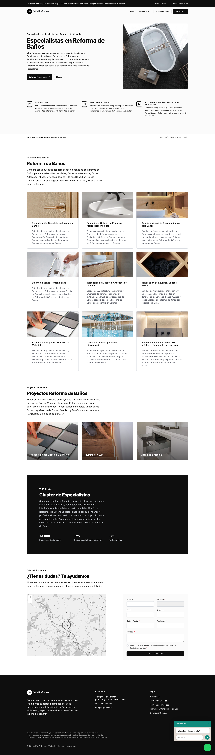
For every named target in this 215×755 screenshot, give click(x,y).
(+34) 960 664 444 (103, 703)
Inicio (132, 11)
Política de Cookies (158, 701)
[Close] (208, 724)
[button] (66, 625)
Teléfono (161, 610)
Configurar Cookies (158, 713)
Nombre (130, 599)
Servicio (161, 599)
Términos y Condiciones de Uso (164, 709)
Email (129, 610)
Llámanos (60, 77)
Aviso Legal (155, 697)
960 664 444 (163, 11)
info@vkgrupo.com (103, 707)
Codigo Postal (133, 621)
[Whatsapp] (207, 747)
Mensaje (131, 632)
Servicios (143, 11)
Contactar (179, 11)
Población (161, 621)
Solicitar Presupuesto (38, 77)
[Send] (207, 737)
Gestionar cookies (180, 3)
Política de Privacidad (155, 645)
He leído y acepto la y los (153, 646)
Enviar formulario (155, 654)
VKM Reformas (41, 11)
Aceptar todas (161, 3)
